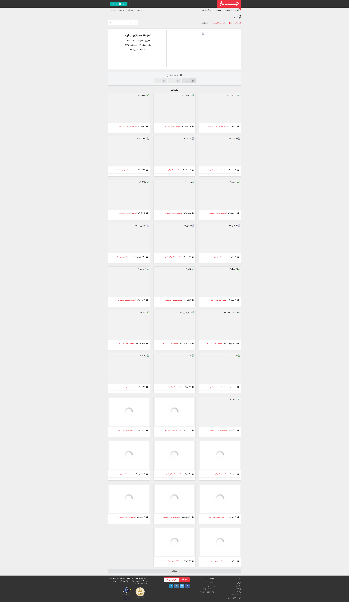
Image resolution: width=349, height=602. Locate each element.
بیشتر (174, 571)
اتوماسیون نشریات (207, 591)
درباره (139, 10)
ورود (123, 4)
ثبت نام (115, 4)
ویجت (218, 10)
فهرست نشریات (219, 23)
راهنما (121, 10)
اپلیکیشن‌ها (206, 10)
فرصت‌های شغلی (234, 597)
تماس (112, 10)
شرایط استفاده (235, 594)
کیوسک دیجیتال (232, 10)
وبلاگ (130, 10)
